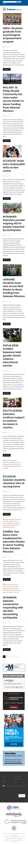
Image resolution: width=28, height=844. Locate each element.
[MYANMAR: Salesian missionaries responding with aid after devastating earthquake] (14, 589)
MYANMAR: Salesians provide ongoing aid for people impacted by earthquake (14, 223)
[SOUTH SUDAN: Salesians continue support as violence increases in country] (14, 402)
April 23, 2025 (7, 491)
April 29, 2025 (7, 116)
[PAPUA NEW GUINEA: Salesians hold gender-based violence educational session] (14, 335)
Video (16, 781)
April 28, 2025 (7, 235)
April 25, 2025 (7, 370)
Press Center (18, 776)
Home (4, 776)
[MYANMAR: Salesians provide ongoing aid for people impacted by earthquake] (14, 208)
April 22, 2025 (7, 556)
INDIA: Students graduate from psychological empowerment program (13, 35)
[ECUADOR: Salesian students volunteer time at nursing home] (14, 466)
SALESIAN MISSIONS (19, 833)
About (4, 778)
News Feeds (18, 778)
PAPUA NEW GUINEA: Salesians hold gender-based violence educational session (12, 355)
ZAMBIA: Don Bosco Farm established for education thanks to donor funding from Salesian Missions (14, 541)
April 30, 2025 (7, 46)
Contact (5, 781)
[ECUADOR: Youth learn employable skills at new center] (14, 151)
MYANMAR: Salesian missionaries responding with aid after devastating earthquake (13, 607)
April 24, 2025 (7, 432)
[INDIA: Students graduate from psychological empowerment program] (14, 19)
